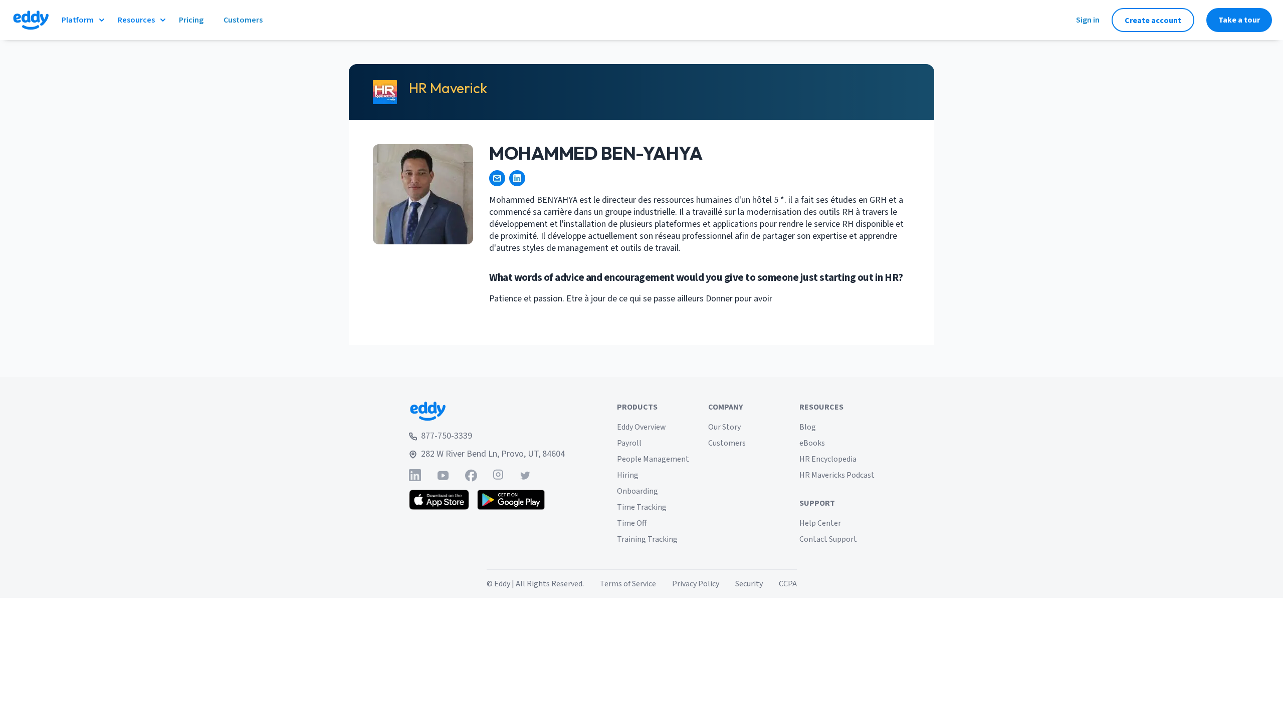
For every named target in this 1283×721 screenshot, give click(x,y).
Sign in (1088, 20)
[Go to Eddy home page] (487, 411)
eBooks (812, 443)
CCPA (788, 583)
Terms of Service (628, 583)
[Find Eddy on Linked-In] (415, 475)
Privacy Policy (695, 583)
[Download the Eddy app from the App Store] (439, 500)
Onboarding (637, 491)
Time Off (632, 523)
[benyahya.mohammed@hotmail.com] (497, 178)
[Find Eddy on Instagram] (498, 475)
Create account (1153, 20)
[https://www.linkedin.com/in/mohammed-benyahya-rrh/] (517, 178)
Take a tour (1239, 20)
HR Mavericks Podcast (837, 475)
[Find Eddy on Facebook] (471, 475)
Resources (136, 20)
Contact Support (828, 539)
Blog (807, 427)
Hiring (627, 475)
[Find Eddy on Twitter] (525, 475)
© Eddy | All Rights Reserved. (535, 583)
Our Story (724, 427)
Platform (78, 20)
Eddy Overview (641, 427)
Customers (727, 443)
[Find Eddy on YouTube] (443, 475)
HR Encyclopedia (828, 459)
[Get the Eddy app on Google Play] (511, 500)
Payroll (629, 443)
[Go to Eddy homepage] (31, 20)
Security (749, 583)
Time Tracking (642, 507)
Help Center (820, 523)
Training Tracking (647, 539)
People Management (653, 459)
